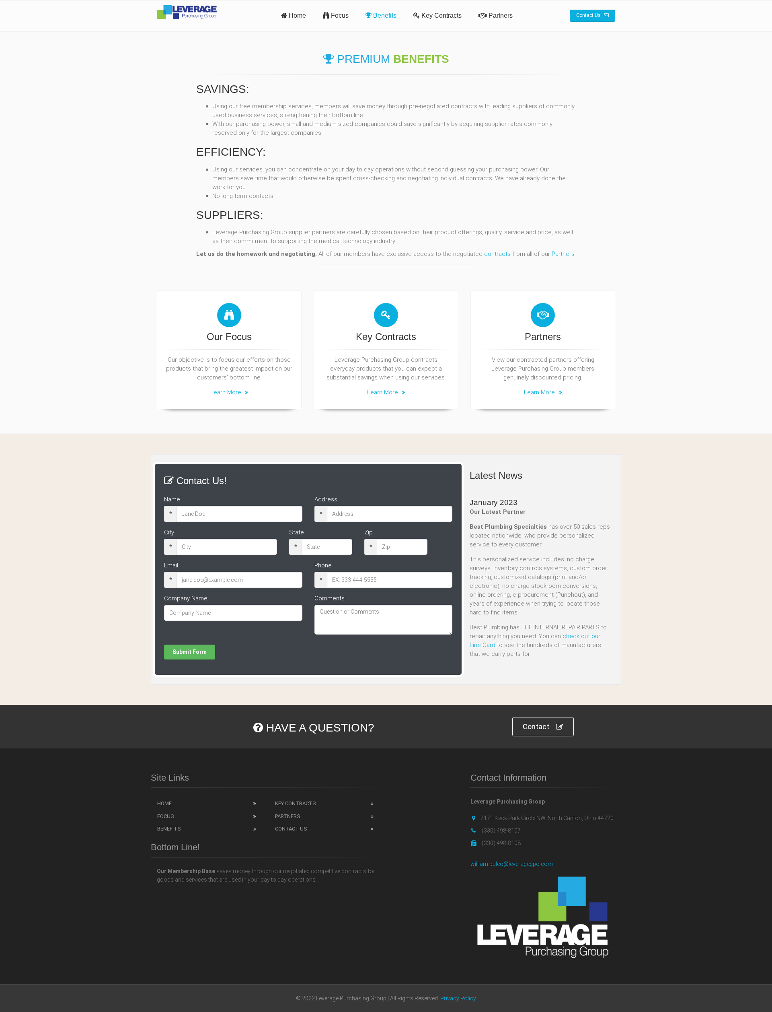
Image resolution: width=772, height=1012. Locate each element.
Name (172, 499)
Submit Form (189, 652)
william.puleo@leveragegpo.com (511, 864)
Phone (323, 565)
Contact (536, 726)
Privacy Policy (458, 998)
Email (171, 565)
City (169, 532)
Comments (329, 598)
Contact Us (589, 15)
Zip (368, 532)
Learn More (226, 392)
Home (296, 15)
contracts (497, 254)
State (296, 532)
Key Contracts (441, 15)
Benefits (384, 15)
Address (325, 499)
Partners (500, 15)
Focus (339, 15)
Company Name (185, 598)
